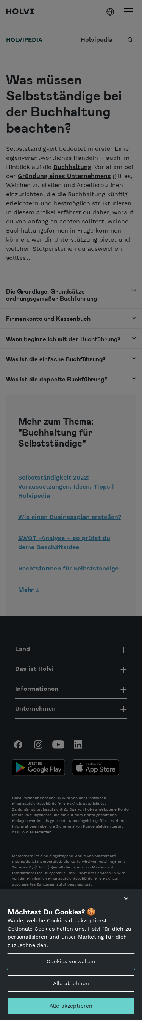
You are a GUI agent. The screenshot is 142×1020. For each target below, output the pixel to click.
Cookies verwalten (71, 961)
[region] (71, 954)
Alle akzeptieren (71, 1006)
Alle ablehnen (71, 983)
